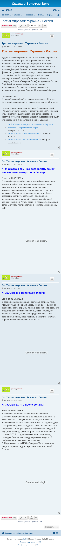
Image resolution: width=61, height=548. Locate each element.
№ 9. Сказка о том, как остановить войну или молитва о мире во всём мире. (30, 126)
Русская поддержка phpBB (30, 542)
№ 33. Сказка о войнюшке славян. (25, 133)
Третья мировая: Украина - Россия (27, 21)
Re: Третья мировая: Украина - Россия (24, 161)
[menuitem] (8, 10)
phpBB (25, 539)
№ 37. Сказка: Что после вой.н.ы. (24, 139)
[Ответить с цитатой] (52, 36)
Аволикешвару (17, 34)
